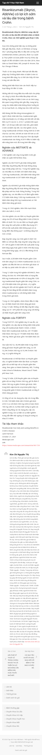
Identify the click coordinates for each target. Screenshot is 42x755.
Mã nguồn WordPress (32, 739)
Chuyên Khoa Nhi (12, 726)
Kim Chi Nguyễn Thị (26, 27)
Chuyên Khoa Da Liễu (14, 711)
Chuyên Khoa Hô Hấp (14, 715)
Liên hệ (9, 687)
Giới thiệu (9, 690)
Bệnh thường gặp (12, 708)
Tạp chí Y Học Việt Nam (13, 3)
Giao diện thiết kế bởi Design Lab (22, 742)
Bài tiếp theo (29, 659)
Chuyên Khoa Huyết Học (15, 719)
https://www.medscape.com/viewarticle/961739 (21, 445)
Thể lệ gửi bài (11, 694)
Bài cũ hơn (13, 663)
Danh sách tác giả (12, 698)
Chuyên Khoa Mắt (13, 722)
